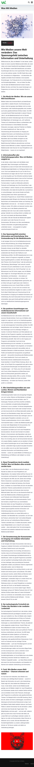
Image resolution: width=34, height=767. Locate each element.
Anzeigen (10, 42)
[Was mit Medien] (3, 2)
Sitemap (27, 763)
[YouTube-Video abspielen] (17, 741)
